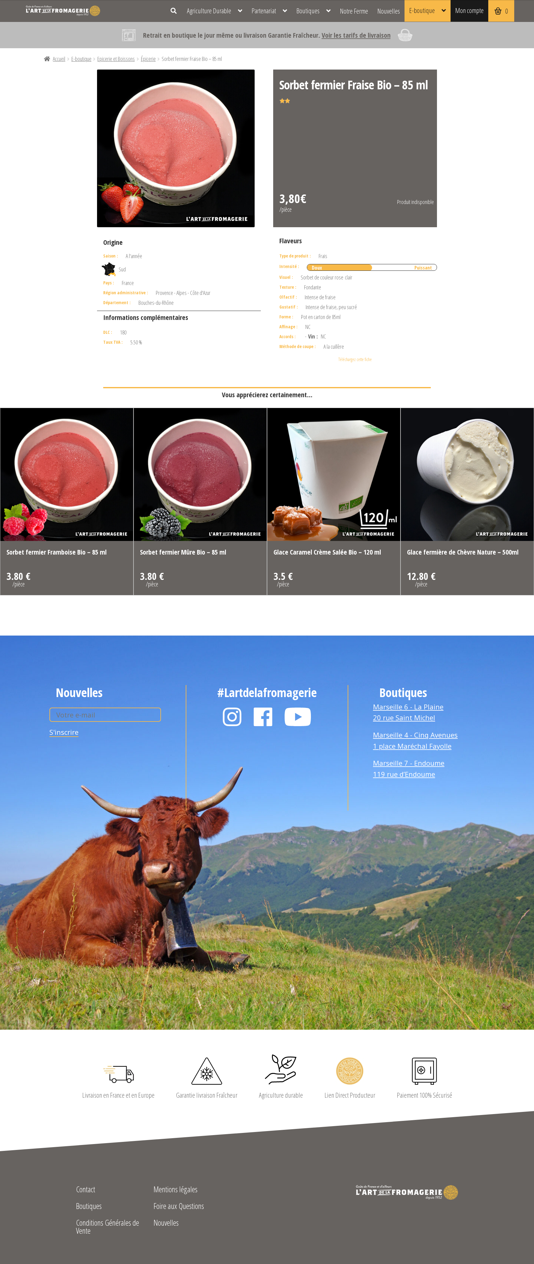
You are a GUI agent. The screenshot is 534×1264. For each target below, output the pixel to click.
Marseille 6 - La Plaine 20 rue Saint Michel (408, 712)
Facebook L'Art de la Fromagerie (263, 717)
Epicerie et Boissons (116, 58)
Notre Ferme (354, 11)
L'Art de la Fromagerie (63, 11)
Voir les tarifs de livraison (356, 35)
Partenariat (264, 10)
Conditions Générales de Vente (107, 1227)
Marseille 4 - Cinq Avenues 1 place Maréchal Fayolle (415, 740)
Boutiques (308, 10)
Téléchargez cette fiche (355, 359)
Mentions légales (175, 1190)
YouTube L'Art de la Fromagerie (298, 717)
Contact (85, 1190)
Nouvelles (388, 11)
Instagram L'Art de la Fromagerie (232, 717)
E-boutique (422, 10)
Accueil (59, 58)
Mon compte (469, 10)
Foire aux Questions (179, 1206)
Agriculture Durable (209, 10)
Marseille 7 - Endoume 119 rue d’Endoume (408, 768)
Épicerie (148, 58)
